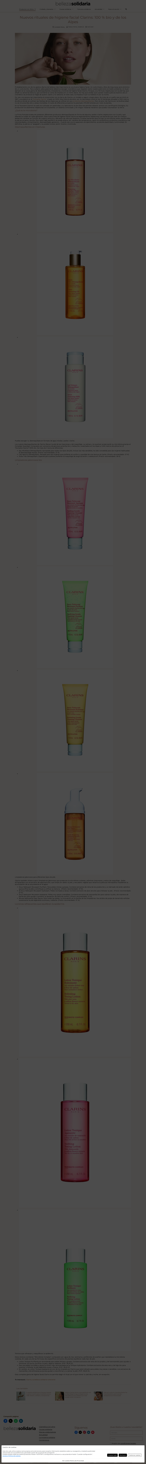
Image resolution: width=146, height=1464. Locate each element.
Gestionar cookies (134, 1455)
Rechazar (123, 1455)
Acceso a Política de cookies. (11, 1456)
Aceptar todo (112, 1455)
